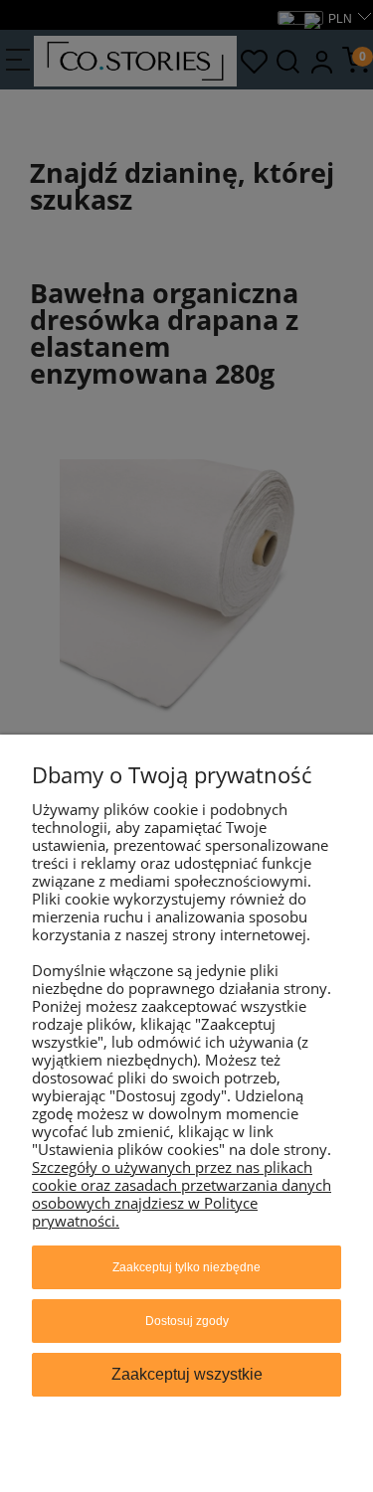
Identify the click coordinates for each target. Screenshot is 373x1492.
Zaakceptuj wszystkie (187, 1374)
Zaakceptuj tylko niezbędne (186, 1267)
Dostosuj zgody (187, 1321)
